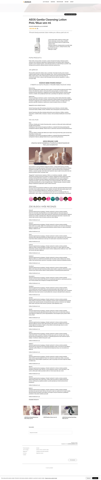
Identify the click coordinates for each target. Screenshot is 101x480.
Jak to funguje (25, 449)
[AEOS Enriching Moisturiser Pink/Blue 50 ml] (31, 410)
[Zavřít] (99, 478)
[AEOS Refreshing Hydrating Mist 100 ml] (69, 410)
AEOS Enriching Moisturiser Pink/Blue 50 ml (31, 418)
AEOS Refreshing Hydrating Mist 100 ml (69, 418)
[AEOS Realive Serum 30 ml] (50, 410)
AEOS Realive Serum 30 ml (50, 417)
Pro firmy (24, 453)
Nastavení (89, 478)
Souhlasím (95, 478)
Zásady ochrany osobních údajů (51, 478)
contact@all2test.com (73, 443)
